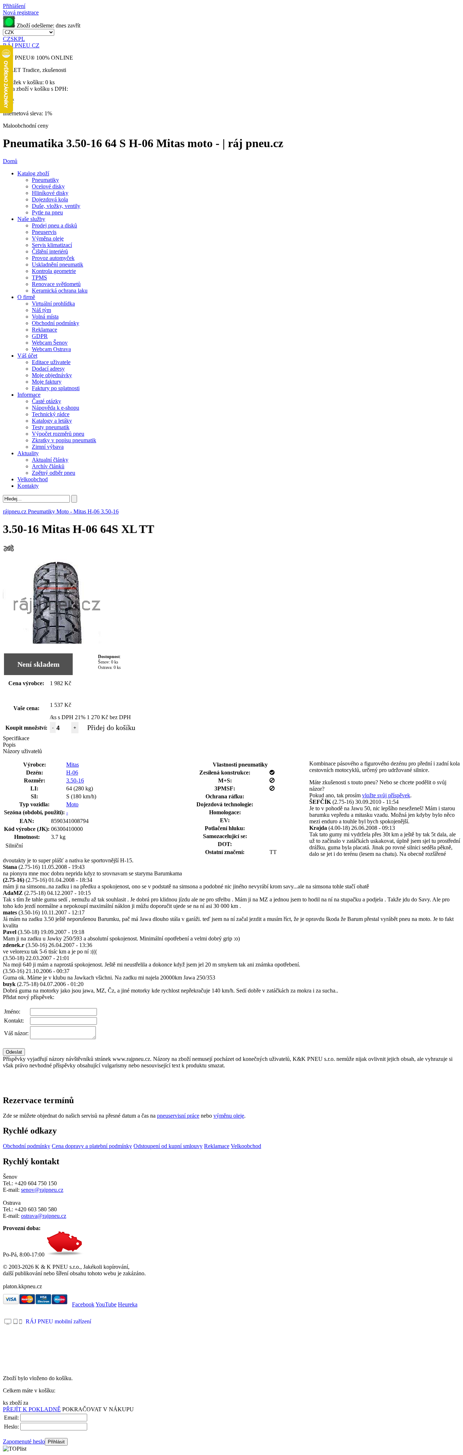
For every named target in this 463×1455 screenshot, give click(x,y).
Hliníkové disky (50, 193)
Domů (10, 161)
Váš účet (27, 356)
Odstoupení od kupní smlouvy (168, 1146)
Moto (72, 804)
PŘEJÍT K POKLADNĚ (32, 1409)
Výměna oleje (48, 238)
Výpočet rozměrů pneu (58, 434)
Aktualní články (50, 460)
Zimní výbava (48, 447)
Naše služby (31, 219)
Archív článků (48, 466)
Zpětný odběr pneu (53, 473)
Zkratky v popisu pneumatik (64, 440)
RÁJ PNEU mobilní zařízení (58, 1321)
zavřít (74, 25)
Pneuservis (44, 232)
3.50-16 (75, 780)
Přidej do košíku (111, 727)
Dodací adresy (48, 369)
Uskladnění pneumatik (57, 264)
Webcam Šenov (50, 343)
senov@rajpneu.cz (42, 1190)
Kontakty (28, 486)
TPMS (39, 277)
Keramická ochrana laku (60, 290)
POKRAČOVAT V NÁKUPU (98, 1409)
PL (21, 39)
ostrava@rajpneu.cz (43, 1216)
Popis (9, 745)
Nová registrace (21, 12)
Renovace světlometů (56, 284)
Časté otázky (46, 401)
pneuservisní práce (178, 1116)
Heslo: (11, 1427)
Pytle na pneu (47, 212)
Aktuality (28, 453)
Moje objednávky (52, 375)
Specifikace (16, 738)
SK (14, 39)
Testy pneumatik (50, 427)
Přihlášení (14, 6)
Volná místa (45, 316)
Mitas (72, 764)
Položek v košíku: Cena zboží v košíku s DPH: (35, 85)
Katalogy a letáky (52, 421)
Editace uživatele (51, 362)
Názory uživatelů (22, 751)
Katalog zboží (33, 173)
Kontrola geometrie (54, 271)
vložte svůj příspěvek (386, 795)
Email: (11, 1418)
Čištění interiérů (50, 251)
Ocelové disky (48, 186)
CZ (6, 39)
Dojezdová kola (50, 199)
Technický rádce (50, 414)
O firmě (26, 297)
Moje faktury (46, 382)
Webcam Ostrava (51, 349)
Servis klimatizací (52, 245)
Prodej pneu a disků (54, 225)
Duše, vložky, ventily (56, 206)
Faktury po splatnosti (56, 388)
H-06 (72, 772)
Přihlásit (56, 1442)
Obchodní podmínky (55, 323)
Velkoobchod (32, 479)
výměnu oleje (228, 1116)
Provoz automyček (53, 258)
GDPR (40, 336)
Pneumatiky (45, 180)
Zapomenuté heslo (24, 1441)
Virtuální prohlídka (53, 303)
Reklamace (44, 330)
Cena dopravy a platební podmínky (92, 1146)
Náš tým (41, 310)
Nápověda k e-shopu (55, 408)
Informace (29, 395)
